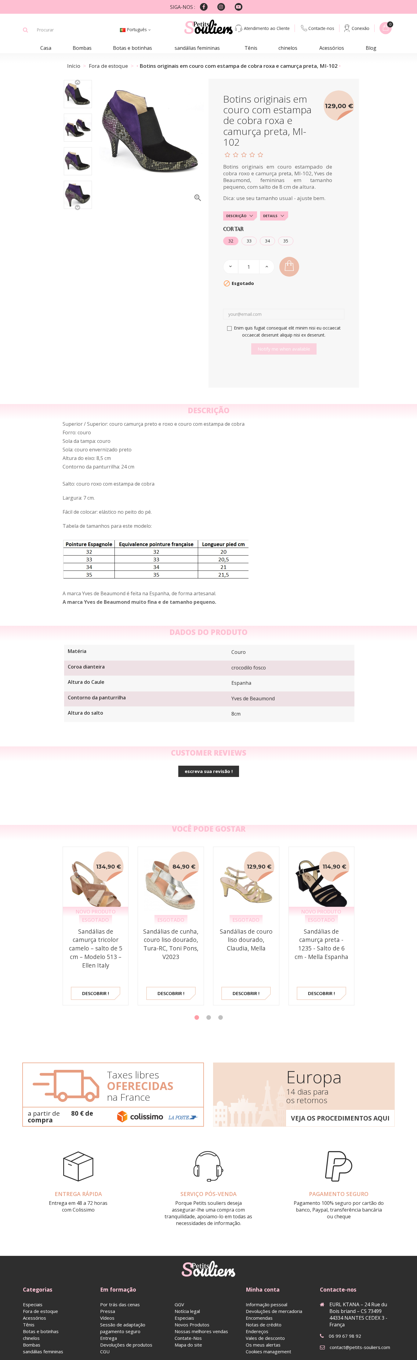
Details (270, 215)
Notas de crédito (263, 1325)
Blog (371, 48)
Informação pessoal (266, 1304)
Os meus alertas (263, 1345)
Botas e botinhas (132, 48)
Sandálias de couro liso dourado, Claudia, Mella (246, 940)
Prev (78, 82)
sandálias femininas (197, 48)
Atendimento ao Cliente (267, 28)
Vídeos (107, 1318)
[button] (197, 1017)
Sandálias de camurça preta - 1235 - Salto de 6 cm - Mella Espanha (321, 944)
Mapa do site (188, 1345)
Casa (45, 48)
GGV (179, 1304)
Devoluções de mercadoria (274, 1311)
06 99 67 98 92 (345, 1336)
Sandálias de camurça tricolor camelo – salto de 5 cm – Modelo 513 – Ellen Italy (95, 948)
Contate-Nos (188, 1338)
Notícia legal (187, 1311)
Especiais (32, 1304)
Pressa (107, 1311)
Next (78, 207)
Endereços (257, 1331)
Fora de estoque (40, 1311)
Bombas (82, 48)
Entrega (108, 1338)
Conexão (360, 28)
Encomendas (259, 1318)
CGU (105, 1351)
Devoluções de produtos (126, 1345)
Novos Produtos (192, 1325)
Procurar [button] (25, 30)
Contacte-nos (321, 28)
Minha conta (263, 1289)
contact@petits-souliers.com (360, 1347)
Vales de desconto (265, 1338)
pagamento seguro (120, 1331)
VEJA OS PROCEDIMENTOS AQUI (340, 1118)
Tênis (251, 48)
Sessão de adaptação (122, 1325)
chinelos (287, 48)
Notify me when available (284, 349)
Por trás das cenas (120, 1304)
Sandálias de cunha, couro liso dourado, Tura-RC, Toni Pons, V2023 (170, 944)
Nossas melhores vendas (201, 1331)
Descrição (236, 215)
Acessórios (331, 48)
